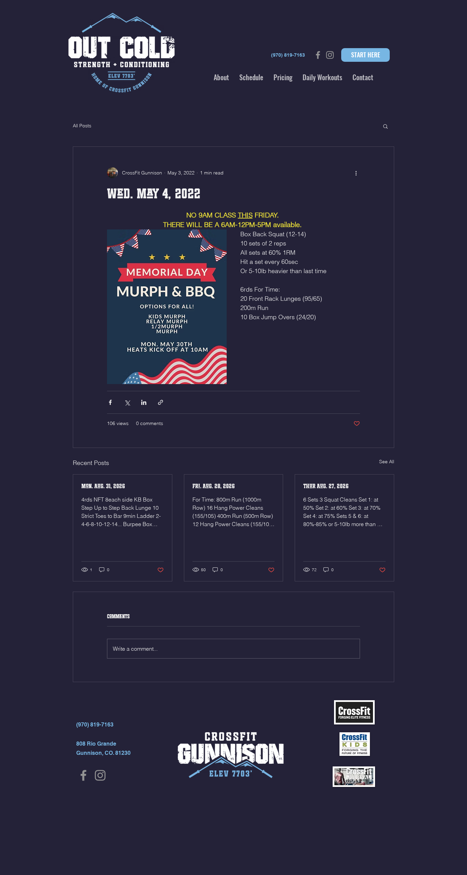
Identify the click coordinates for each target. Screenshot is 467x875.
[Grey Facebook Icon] (318, 55)
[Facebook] (83, 775)
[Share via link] (160, 402)
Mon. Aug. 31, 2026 (103, 486)
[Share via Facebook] (110, 402)
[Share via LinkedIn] (144, 402)
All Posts (82, 126)
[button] (221, 77)
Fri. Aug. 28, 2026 (213, 486)
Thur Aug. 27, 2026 (326, 486)
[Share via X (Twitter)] (127, 402)
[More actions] (356, 173)
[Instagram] (100, 775)
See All (386, 461)
